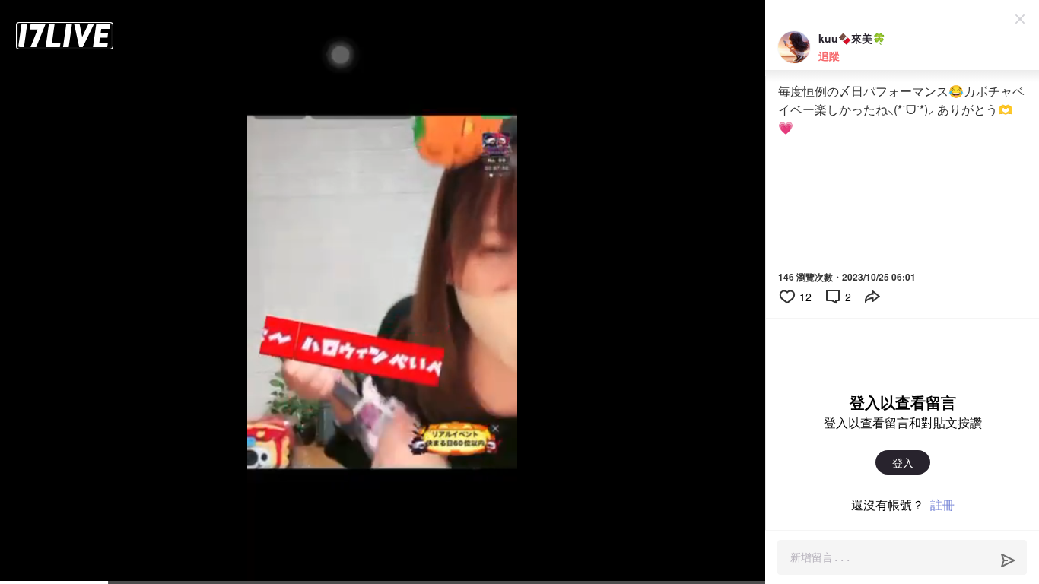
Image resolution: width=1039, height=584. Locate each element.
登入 (902, 462)
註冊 (942, 504)
